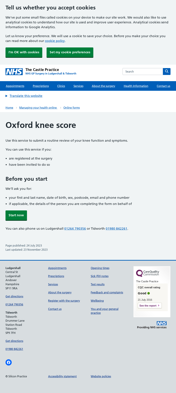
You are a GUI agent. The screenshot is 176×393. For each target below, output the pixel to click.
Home (9, 107)
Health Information (136, 86)
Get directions (14, 296)
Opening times (100, 268)
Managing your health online (38, 107)
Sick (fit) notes (99, 276)
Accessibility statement (62, 376)
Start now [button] (16, 215)
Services (78, 86)
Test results (97, 284)
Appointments (15, 86)
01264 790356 (75, 229)
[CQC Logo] (147, 276)
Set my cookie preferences (70, 52)
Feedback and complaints (107, 292)
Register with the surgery (64, 300)
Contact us (163, 86)
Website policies (101, 376)
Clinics (61, 86)
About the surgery (103, 86)
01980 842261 (116, 229)
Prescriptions (41, 86)
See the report (147, 305)
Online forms (71, 107)
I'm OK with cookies (24, 52)
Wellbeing (97, 300)
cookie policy (55, 41)
